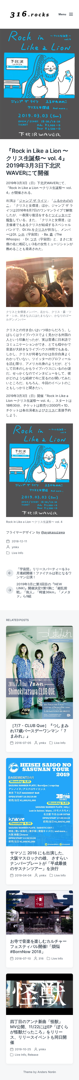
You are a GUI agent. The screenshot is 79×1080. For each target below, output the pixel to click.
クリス (40, 229)
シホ (21, 234)
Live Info (17, 553)
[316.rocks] (29, 14)
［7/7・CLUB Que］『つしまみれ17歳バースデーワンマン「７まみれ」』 (39, 730)
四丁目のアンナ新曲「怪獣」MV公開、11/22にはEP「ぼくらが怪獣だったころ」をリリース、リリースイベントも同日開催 (39, 1032)
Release (33, 1054)
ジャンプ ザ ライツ (33, 201)
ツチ (33, 239)
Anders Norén (46, 1072)
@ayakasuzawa (53, 532)
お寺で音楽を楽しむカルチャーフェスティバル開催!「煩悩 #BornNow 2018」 (38, 946)
